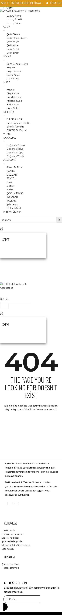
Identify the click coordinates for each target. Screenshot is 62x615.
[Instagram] (7, 503)
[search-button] (4, 305)
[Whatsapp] (18, 503)
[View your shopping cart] (1, 231)
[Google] (13, 503)
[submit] (5, 607)
